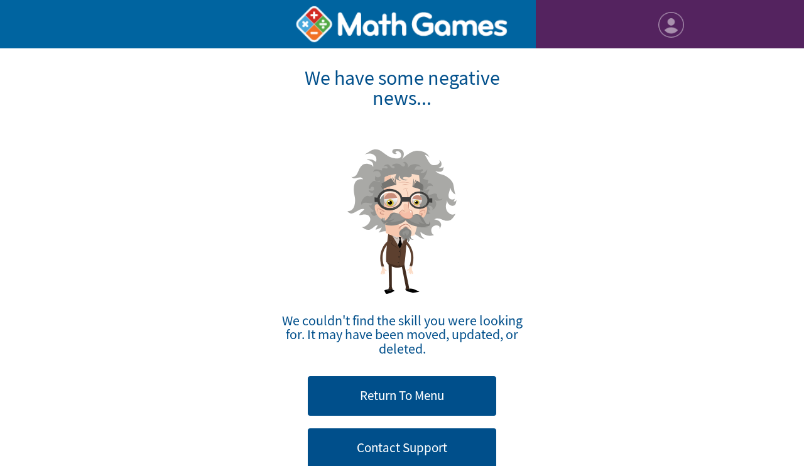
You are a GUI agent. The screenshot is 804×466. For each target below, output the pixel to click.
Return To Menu (402, 395)
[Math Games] (402, 24)
